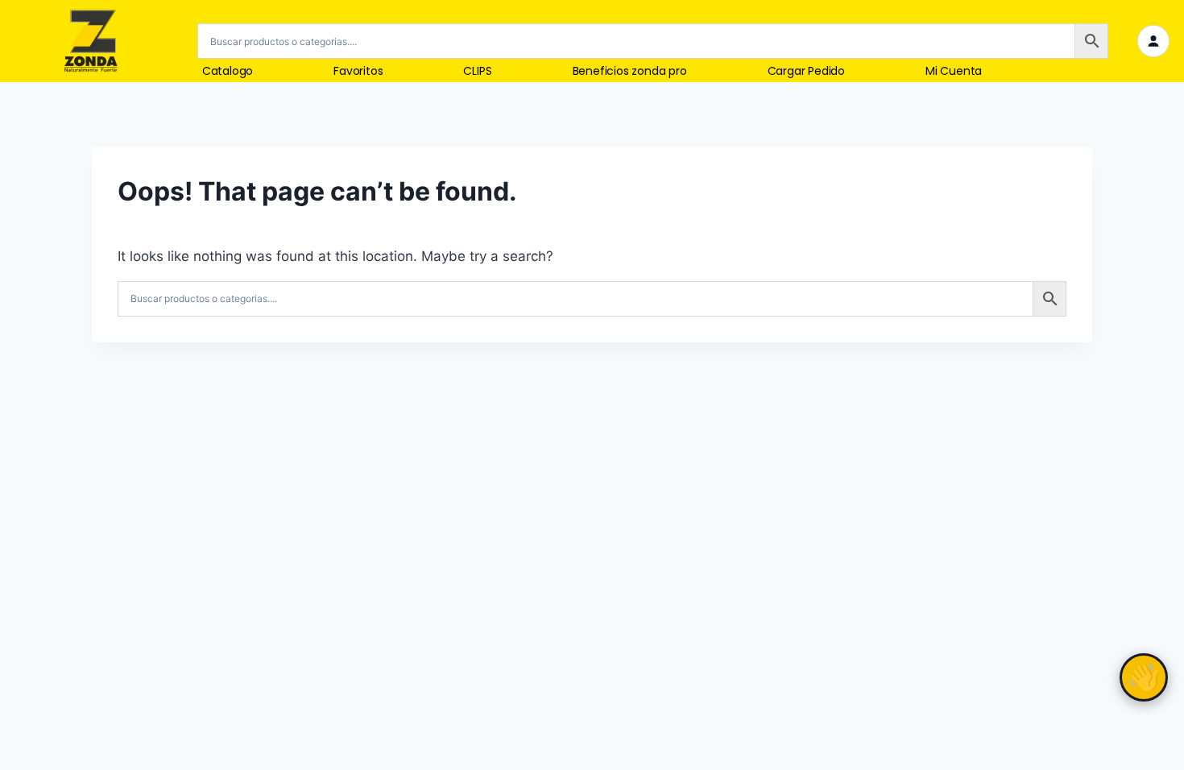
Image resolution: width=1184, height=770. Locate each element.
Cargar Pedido (806, 71)
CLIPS (477, 71)
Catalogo (227, 71)
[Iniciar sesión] (1153, 41)
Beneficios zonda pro (630, 71)
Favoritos (358, 71)
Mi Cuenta (953, 71)
